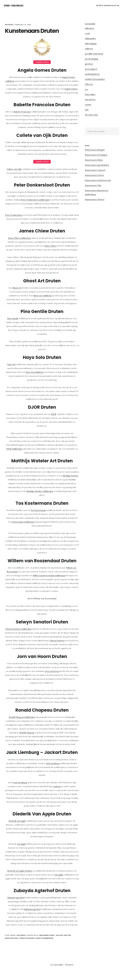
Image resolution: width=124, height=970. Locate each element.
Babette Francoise (22, 111)
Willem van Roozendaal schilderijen (49, 575)
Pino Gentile (13, 318)
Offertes (89, 84)
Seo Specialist (57, 964)
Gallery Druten (63, 935)
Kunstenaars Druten (94, 175)
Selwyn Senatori (57, 640)
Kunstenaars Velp (93, 185)
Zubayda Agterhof (15, 897)
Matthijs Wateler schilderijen (39, 491)
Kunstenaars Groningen (96, 155)
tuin (87, 109)
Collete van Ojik (14, 169)
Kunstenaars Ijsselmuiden (97, 165)
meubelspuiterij (92, 74)
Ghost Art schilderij (42, 295)
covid (87, 33)
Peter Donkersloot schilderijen (35, 200)
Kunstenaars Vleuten (94, 199)
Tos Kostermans (38, 510)
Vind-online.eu (13, 5)
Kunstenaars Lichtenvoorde (98, 180)
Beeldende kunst (47, 935)
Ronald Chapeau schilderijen (22, 717)
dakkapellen (90, 38)
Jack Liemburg (52, 763)
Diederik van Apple (17, 821)
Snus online (90, 94)
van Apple (21, 844)
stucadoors (90, 99)
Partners (69, 964)
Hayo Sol (11, 364)
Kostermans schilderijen (23, 522)
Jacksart (57, 786)
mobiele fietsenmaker (95, 79)
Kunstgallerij (12, 938)
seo (86, 89)
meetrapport (91, 69)
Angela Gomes (71, 89)
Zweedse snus (91, 114)
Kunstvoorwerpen (44, 938)
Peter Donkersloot (13, 215)
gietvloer (89, 64)
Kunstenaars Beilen (94, 160)
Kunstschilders (27, 938)
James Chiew (50, 246)
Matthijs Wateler (70, 475)
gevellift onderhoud (94, 53)
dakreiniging (91, 43)
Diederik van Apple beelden (19, 871)
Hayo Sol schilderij (34, 372)
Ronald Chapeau (26, 732)
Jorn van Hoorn (52, 671)
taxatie (88, 104)
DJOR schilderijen (14, 449)
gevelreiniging (91, 59)
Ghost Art (17, 288)
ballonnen (89, 28)
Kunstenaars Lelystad (95, 170)
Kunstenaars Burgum (95, 150)
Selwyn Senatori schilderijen (18, 629)
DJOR (53, 414)
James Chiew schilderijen (19, 238)
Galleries (21, 935)
